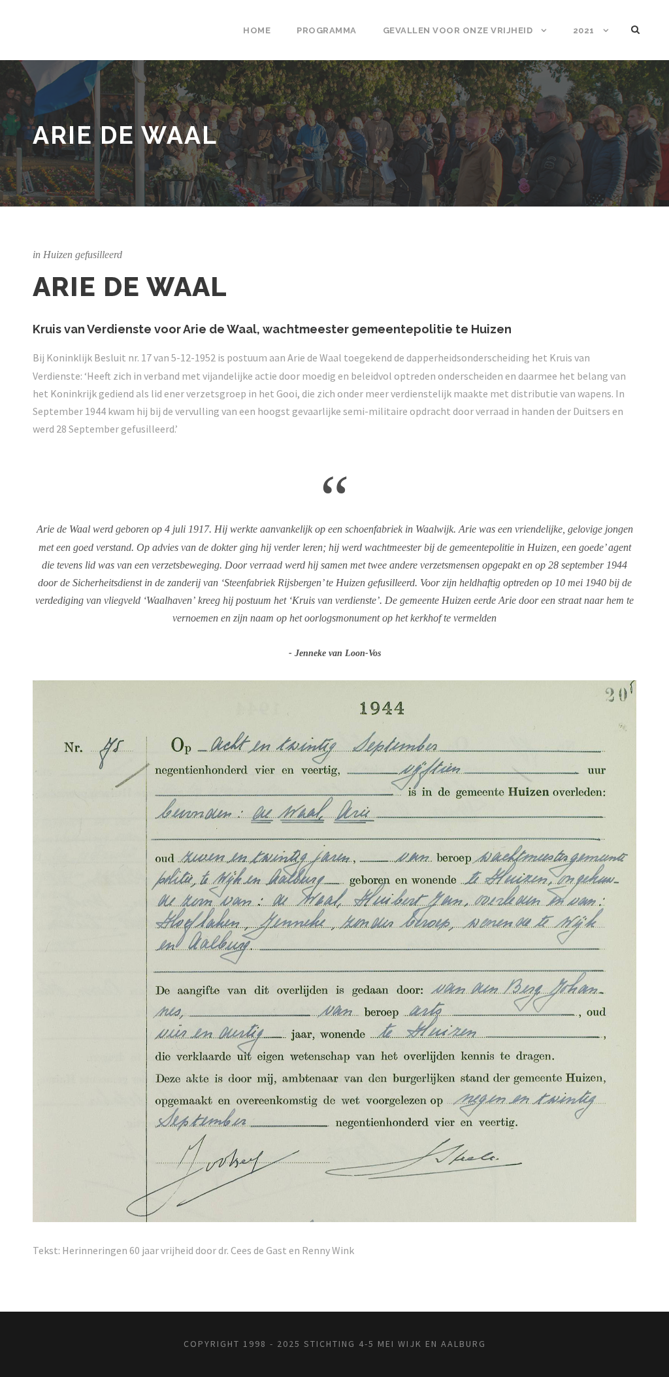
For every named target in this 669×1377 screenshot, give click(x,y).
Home (256, 30)
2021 (584, 30)
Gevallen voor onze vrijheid (458, 30)
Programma (327, 30)
